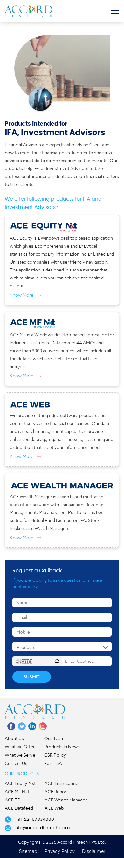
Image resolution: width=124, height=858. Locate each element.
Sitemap (28, 851)
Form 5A (53, 763)
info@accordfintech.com (42, 828)
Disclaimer (93, 851)
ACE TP (12, 800)
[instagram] (43, 726)
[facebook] (11, 726)
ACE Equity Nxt (20, 783)
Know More (21, 295)
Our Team (54, 738)
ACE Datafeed (19, 808)
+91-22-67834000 (34, 819)
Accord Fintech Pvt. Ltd (28, 11)
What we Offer (20, 747)
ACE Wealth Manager (66, 800)
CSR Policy (55, 755)
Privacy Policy (60, 851)
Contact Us (16, 763)
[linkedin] (32, 726)
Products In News (62, 747)
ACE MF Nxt (17, 791)
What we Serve (20, 755)
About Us (14, 738)
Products (26, 647)
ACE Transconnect (63, 783)
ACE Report (56, 791)
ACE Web (54, 808)
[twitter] (22, 726)
